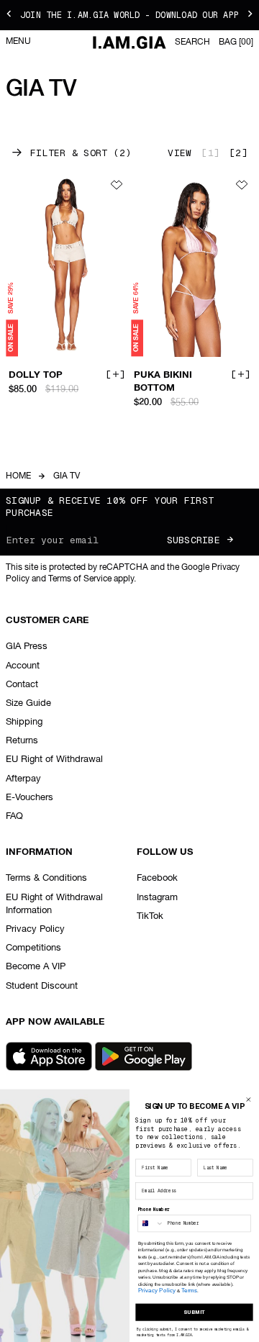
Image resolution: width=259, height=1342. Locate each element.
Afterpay (23, 779)
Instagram (157, 897)
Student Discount (42, 986)
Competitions (33, 948)
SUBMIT (194, 1312)
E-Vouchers (29, 797)
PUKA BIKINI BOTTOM (163, 382)
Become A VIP (35, 966)
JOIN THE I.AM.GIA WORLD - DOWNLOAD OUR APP (129, 15)
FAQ (14, 816)
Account (23, 666)
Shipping (24, 722)
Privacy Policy (35, 929)
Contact (22, 684)
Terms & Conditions (46, 878)
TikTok (150, 916)
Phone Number (154, 1209)
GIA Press (26, 646)
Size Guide (28, 703)
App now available (55, 1022)
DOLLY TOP (36, 375)
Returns (22, 740)
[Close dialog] (248, 1100)
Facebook (157, 878)
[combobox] (151, 1223)
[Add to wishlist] (116, 184)
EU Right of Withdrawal (54, 759)
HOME (18, 476)
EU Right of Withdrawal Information (54, 904)
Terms (189, 1290)
